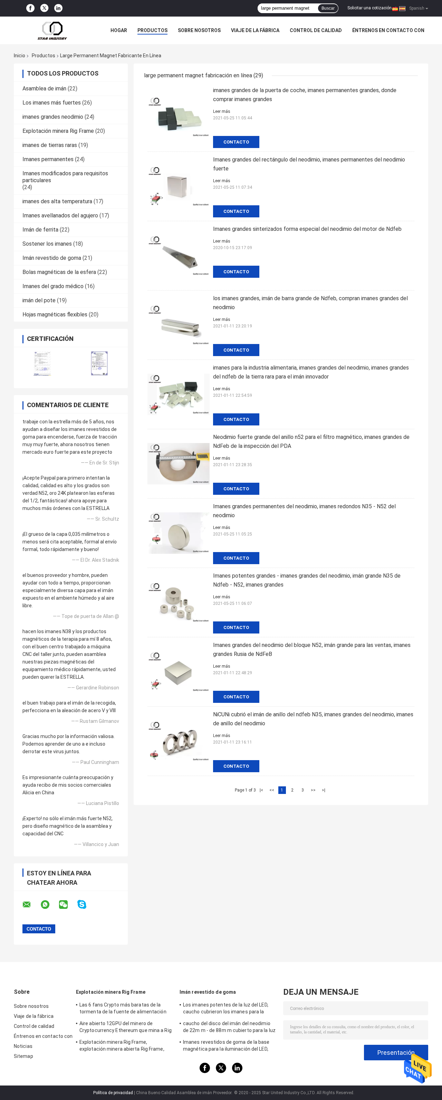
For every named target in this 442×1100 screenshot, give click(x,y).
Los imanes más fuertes (51, 102)
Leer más (221, 111)
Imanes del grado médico (53, 286)
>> (313, 790)
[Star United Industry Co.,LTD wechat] (67, 904)
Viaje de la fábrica (255, 30)
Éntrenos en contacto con (388, 30)
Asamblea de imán (44, 88)
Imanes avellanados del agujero (60, 215)
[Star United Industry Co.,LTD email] (31, 904)
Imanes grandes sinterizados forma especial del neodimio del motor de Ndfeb (307, 229)
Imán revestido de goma (51, 258)
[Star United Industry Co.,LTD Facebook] (30, 8)
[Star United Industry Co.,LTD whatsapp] (49, 904)
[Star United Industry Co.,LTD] (52, 30)
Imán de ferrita (40, 229)
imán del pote (39, 300)
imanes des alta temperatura (57, 201)
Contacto (236, 142)
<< (271, 790)
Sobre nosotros (199, 30)
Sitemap (23, 1056)
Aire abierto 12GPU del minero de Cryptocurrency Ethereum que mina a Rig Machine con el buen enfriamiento (125, 1028)
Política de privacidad (113, 1092)
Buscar (328, 8)
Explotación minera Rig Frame (58, 131)
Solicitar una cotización (369, 8)
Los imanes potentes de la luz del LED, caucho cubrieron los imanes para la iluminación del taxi (225, 1009)
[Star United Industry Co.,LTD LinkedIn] (58, 8)
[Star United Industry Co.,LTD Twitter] (44, 8)
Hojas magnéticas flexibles (54, 314)
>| (323, 790)
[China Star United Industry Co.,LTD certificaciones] (42, 363)
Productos (152, 30)
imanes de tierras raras (49, 145)
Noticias (23, 1046)
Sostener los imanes (47, 243)
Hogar (118, 30)
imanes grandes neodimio (52, 117)
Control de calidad (316, 30)
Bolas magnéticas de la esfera (59, 272)
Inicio (19, 55)
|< (261, 790)
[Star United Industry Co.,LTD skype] (86, 904)
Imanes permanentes (48, 159)
